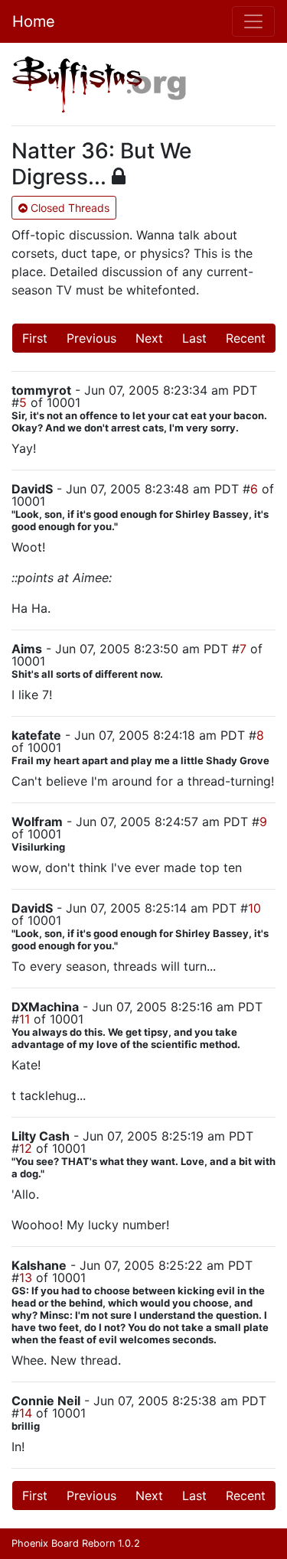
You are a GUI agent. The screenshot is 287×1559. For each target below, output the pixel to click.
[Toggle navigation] (253, 21)
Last (194, 338)
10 (254, 908)
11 (24, 1019)
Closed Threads (68, 207)
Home (33, 21)
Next (149, 338)
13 (25, 1277)
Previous (91, 338)
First (34, 338)
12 (25, 1148)
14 (25, 1413)
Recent (246, 338)
